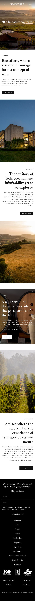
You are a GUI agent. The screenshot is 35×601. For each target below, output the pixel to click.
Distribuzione (17, 538)
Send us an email (9, 580)
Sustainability (17, 551)
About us (17, 520)
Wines (17, 533)
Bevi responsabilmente (17, 555)
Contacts (17, 564)
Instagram (26, 580)
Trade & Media (17, 560)
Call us (8, 585)
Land (17, 525)
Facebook (26, 585)
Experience (17, 547)
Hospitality (17, 542)
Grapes (17, 529)
